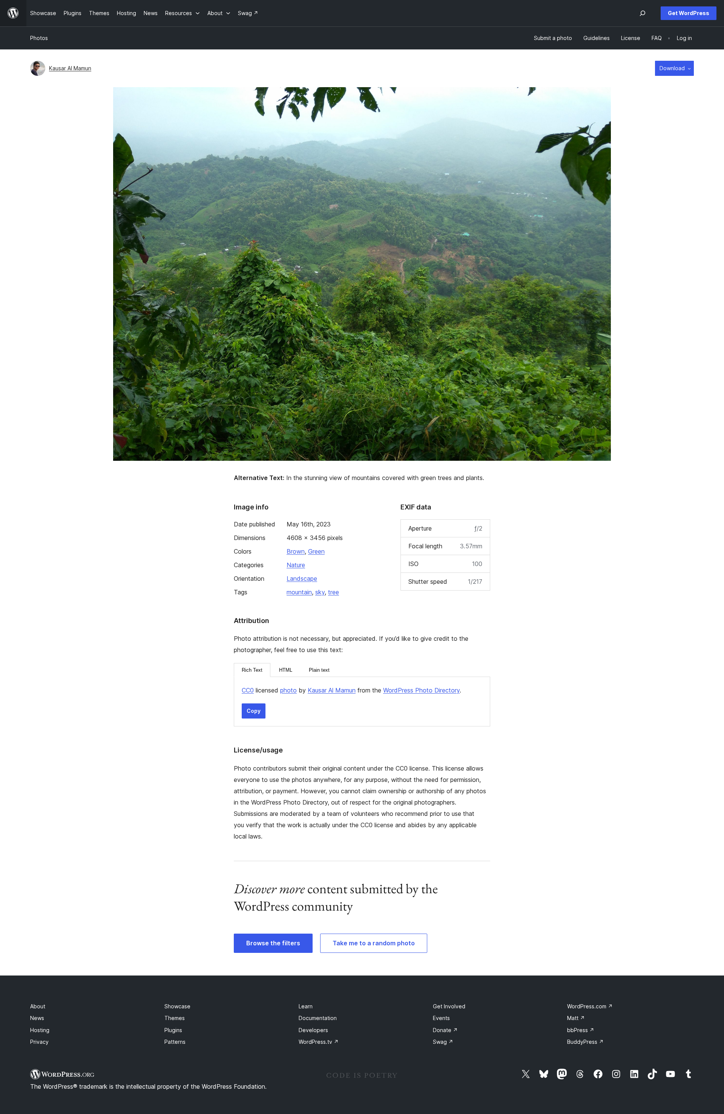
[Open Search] (642, 13)
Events (441, 1018)
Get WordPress (688, 13)
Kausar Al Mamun (70, 68)
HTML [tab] (285, 670)
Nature (296, 565)
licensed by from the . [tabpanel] (351, 690)
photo (288, 690)
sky (320, 592)
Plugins (173, 1030)
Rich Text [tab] (252, 670)
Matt (576, 1018)
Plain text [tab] (319, 670)
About (37, 1006)
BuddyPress (585, 1042)
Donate (445, 1030)
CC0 (248, 690)
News (37, 1018)
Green (316, 551)
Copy (254, 711)
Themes (174, 1018)
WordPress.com (590, 1006)
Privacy (39, 1042)
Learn (306, 1006)
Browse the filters (273, 943)
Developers (313, 1030)
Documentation (318, 1018)
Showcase (177, 1006)
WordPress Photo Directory (421, 690)
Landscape (302, 578)
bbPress (580, 1030)
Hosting (39, 1030)
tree (333, 592)
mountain (299, 592)
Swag (443, 1042)
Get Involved (449, 1006)
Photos (39, 38)
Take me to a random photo (374, 943)
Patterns (175, 1042)
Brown (296, 551)
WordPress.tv (319, 1042)
